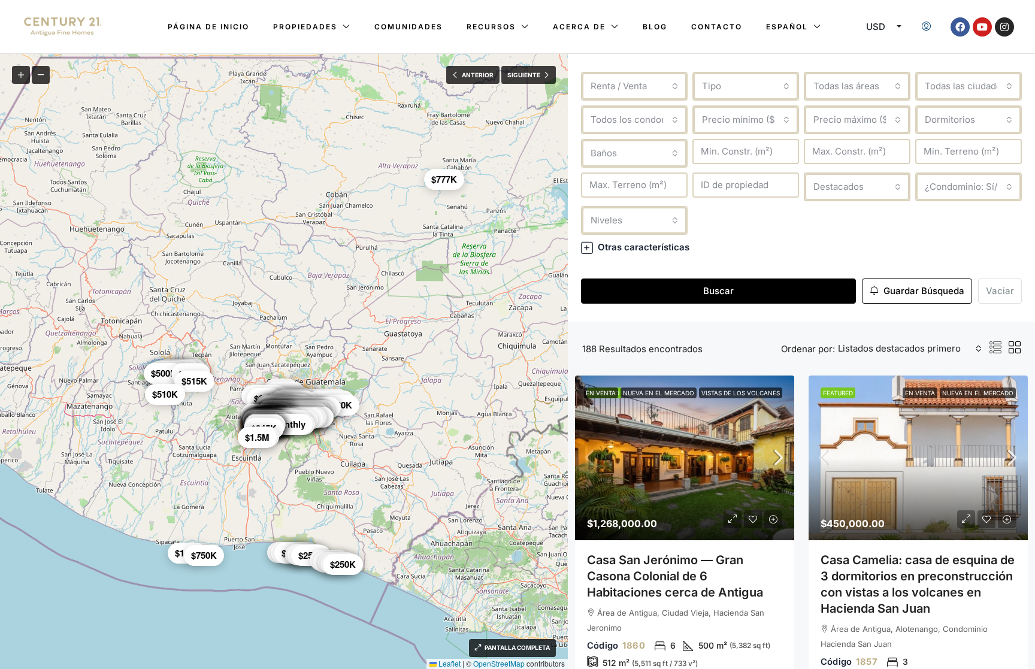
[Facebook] (960, 27)
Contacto (716, 26)
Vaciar (1000, 290)
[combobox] (634, 86)
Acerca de (579, 26)
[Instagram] (1004, 27)
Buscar (718, 290)
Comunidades (408, 26)
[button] (801, 247)
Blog (655, 26)
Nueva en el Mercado (658, 392)
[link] (684, 458)
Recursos (491, 26)
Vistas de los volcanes (740, 392)
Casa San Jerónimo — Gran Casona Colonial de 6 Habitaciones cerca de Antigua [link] (675, 576)
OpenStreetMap (499, 663)
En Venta (601, 392)
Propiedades (305, 26)
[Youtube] (982, 27)
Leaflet (449, 663)
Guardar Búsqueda (922, 290)
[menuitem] (926, 27)
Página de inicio (208, 26)
